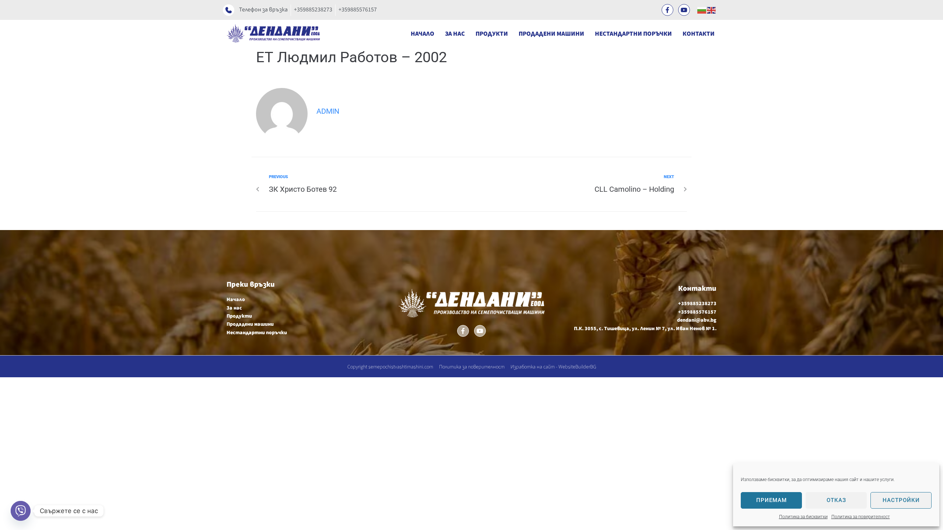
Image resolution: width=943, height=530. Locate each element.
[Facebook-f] (667, 10)
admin (327, 111)
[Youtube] (684, 10)
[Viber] (21, 511)
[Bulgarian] (702, 10)
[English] (711, 10)
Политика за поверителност (860, 516)
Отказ (836, 500)
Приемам (771, 500)
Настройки (901, 500)
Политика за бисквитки (803, 516)
